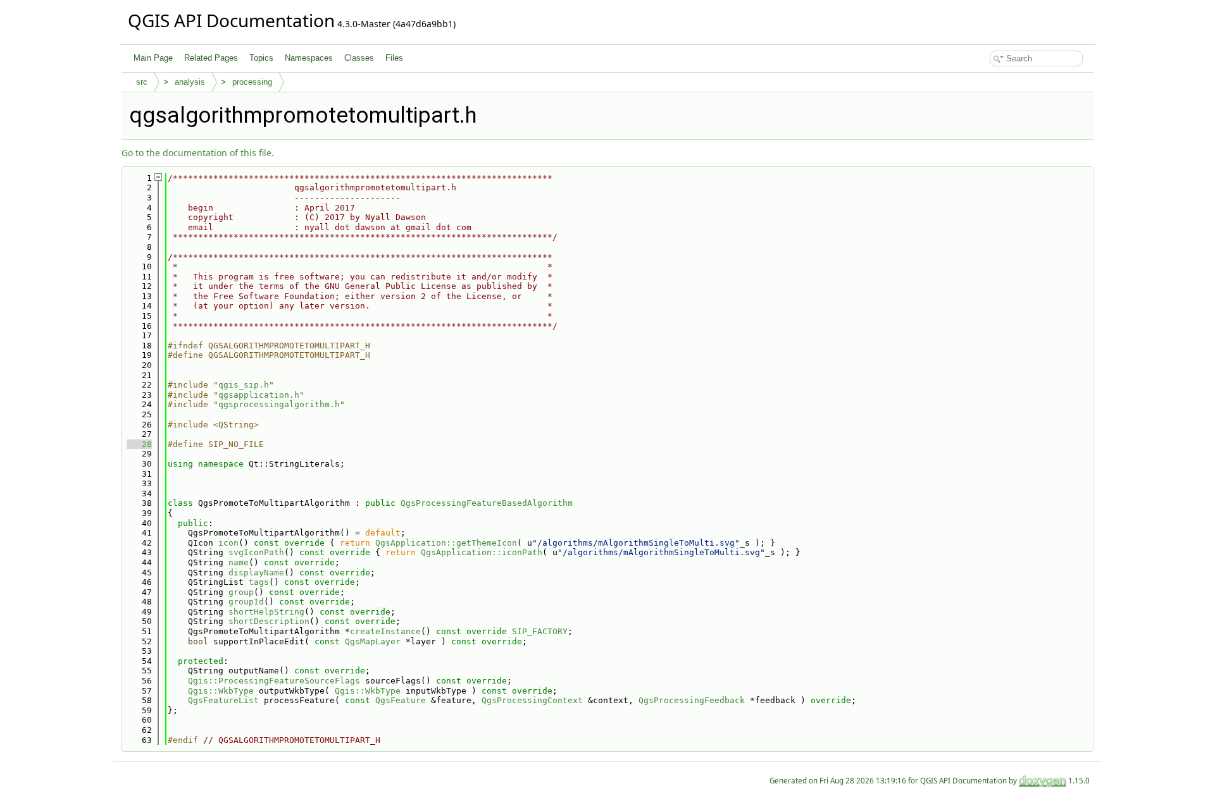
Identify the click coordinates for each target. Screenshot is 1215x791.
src (141, 82)
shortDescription (268, 621)
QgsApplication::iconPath (481, 552)
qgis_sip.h (243, 384)
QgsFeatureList (223, 700)
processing (252, 82)
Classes (359, 58)
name (238, 562)
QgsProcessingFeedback (692, 700)
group (241, 592)
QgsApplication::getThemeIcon (446, 543)
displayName (256, 572)
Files (394, 58)
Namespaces (309, 58)
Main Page (153, 58)
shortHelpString (266, 611)
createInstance (385, 631)
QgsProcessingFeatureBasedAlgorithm (487, 503)
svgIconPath (256, 552)
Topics (261, 58)
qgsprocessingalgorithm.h (279, 404)
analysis (190, 82)
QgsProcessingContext (532, 700)
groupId (246, 601)
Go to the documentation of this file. (198, 153)
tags (259, 582)
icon (228, 543)
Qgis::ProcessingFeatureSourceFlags (274, 680)
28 (139, 444)
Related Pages (211, 58)
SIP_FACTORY (540, 631)
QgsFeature (400, 700)
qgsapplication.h (258, 395)
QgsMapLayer (373, 641)
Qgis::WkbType (221, 691)
